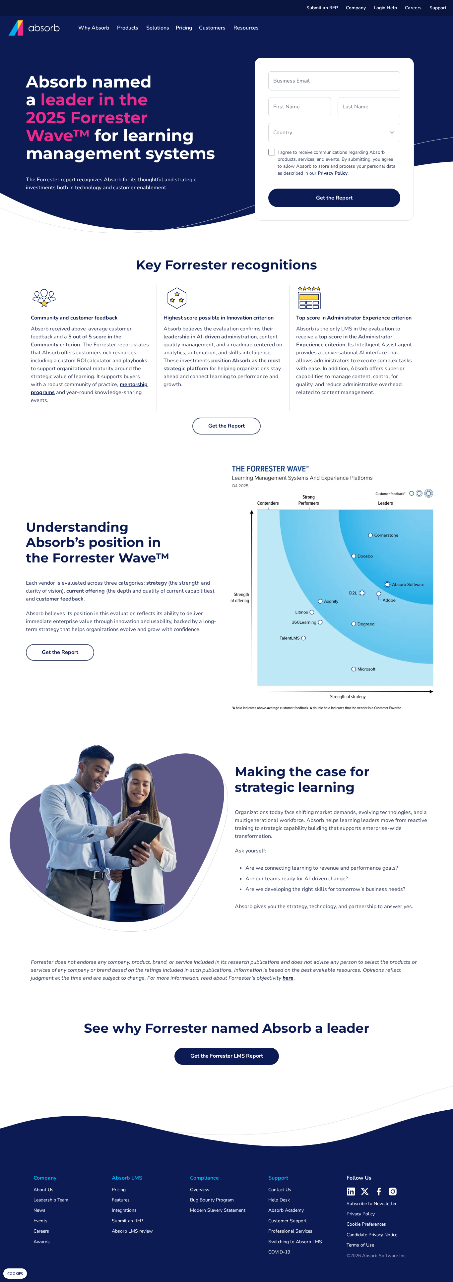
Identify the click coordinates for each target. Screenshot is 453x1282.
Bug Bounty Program (212, 1200)
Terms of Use (360, 1245)
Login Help (385, 8)
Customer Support (287, 1221)
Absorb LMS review (132, 1231)
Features (121, 1200)
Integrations (124, 1210)
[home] (34, 28)
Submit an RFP (322, 8)
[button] (356, 8)
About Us (43, 1190)
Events (40, 1221)
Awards (41, 1242)
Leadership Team (50, 1200)
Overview (200, 1190)
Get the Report (226, 426)
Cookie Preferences (366, 1224)
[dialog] (15, 1273)
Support (437, 8)
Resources (246, 27)
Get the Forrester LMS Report (226, 1056)
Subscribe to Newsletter (372, 1203)
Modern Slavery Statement (217, 1210)
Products (127, 27)
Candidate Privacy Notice (372, 1235)
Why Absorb (93, 27)
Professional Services (290, 1231)
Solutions (157, 27)
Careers (413, 8)
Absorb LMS (127, 1178)
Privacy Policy (361, 1214)
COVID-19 (279, 1252)
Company (356, 8)
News (39, 1210)
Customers (212, 27)
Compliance (204, 1178)
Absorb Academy (286, 1210)
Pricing (184, 27)
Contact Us (279, 1190)
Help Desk (279, 1200)
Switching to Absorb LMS (295, 1242)
